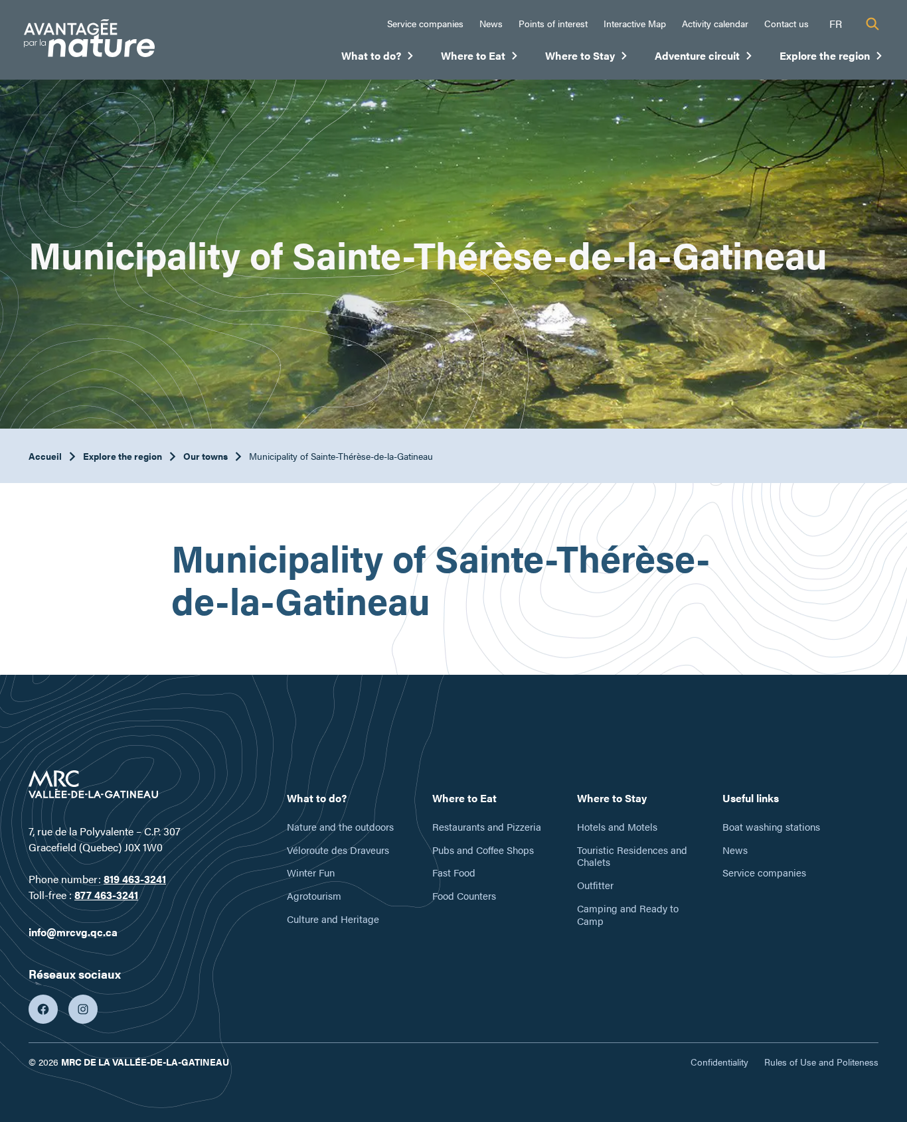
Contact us (786, 23)
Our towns (205, 455)
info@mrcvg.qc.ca (73, 932)
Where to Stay (586, 58)
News (491, 23)
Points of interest (553, 23)
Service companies (425, 23)
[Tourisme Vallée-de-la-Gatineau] (89, 40)
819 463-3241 (135, 878)
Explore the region (831, 58)
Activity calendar (715, 23)
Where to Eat (480, 58)
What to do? (377, 58)
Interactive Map (635, 23)
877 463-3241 (106, 894)
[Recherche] (872, 24)
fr (835, 23)
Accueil (45, 455)
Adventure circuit (704, 58)
